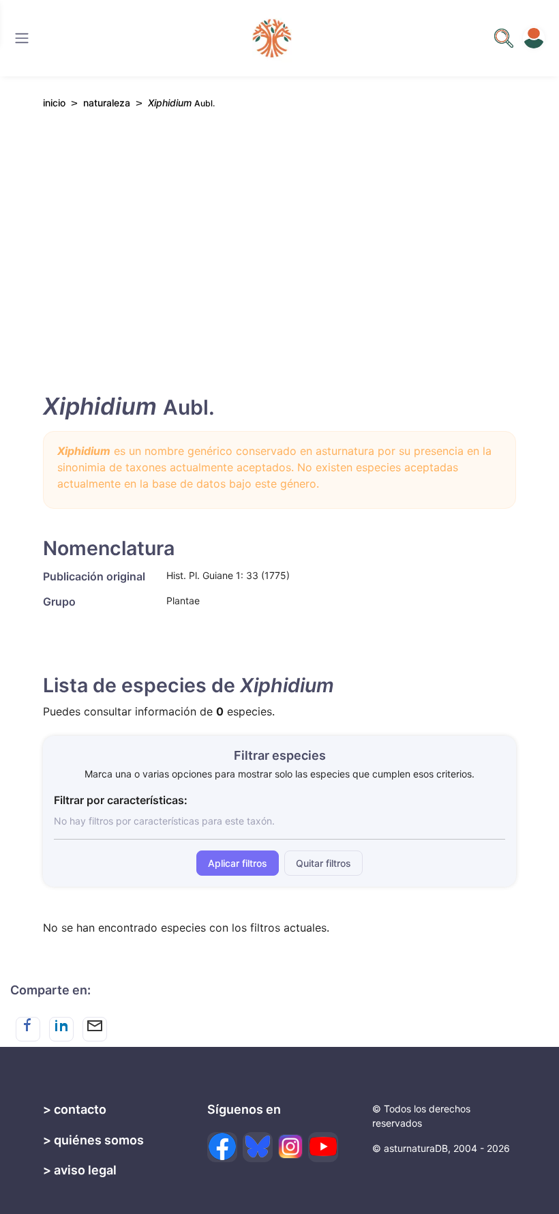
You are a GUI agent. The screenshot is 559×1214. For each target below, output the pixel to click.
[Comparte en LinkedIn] (61, 1029)
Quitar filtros (323, 863)
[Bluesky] (258, 1147)
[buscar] (504, 38)
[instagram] (290, 1146)
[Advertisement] (279, 247)
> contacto (74, 1109)
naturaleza (106, 102)
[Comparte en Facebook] (28, 1029)
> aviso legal (80, 1170)
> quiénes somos (93, 1140)
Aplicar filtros (237, 863)
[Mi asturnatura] (534, 38)
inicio (54, 102)
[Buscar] (22, 38)
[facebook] (222, 1147)
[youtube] (323, 1147)
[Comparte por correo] (94, 1029)
